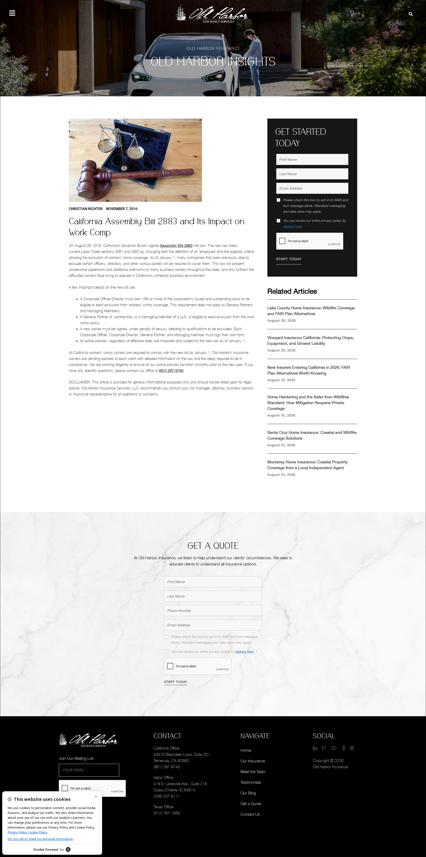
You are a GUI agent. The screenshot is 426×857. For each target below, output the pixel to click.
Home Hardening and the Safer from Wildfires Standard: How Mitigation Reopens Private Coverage (308, 403)
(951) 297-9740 (171, 370)
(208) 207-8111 (167, 796)
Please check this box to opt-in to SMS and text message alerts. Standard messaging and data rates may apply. (315, 205)
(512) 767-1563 (167, 813)
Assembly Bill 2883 (176, 245)
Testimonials (251, 782)
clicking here (292, 226)
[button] (410, 14)
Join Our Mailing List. (78, 758)
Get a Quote (251, 803)
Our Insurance (253, 761)
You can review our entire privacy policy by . (314, 223)
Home (246, 750)
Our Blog (248, 793)
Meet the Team (253, 771)
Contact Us (250, 814)
